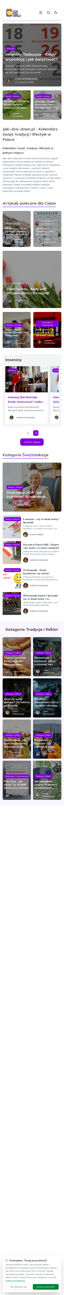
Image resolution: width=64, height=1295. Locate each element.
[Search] (48, 12)
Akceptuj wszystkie (45, 1287)
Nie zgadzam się (18, 1287)
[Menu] (40, 12)
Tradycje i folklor (13, 653)
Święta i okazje (12, 96)
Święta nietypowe (15, 283)
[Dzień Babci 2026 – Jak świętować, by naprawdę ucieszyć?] (32, 487)
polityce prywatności (15, 1280)
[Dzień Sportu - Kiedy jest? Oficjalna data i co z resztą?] (32, 279)
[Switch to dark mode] (56, 13)
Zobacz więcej (32, 442)
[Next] (35, 433)
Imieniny (10, 48)
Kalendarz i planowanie (47, 222)
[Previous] (28, 433)
